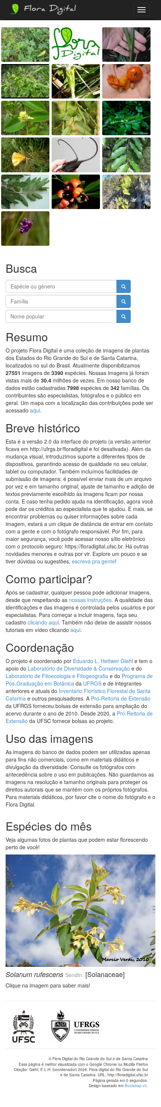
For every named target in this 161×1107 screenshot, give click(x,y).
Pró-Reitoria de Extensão (121, 698)
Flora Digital (48, 10)
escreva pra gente (93, 561)
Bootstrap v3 (136, 1085)
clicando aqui (43, 622)
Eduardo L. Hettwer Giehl (103, 661)
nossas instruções (90, 600)
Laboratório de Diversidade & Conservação (79, 668)
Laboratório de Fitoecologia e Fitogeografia (57, 676)
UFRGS (92, 683)
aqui (35, 410)
